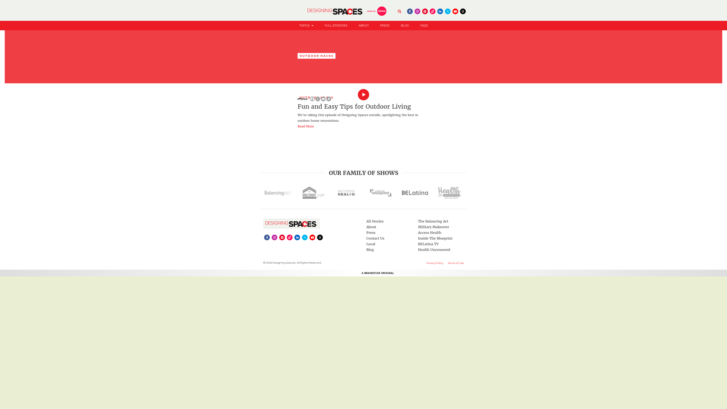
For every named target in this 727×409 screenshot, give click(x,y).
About (364, 25)
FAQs (424, 25)
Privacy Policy (435, 263)
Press (384, 25)
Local (370, 244)
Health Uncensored (434, 249)
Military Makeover (433, 227)
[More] (328, 99)
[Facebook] (312, 99)
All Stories (375, 221)
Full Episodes (336, 25)
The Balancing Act (433, 221)
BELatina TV (428, 244)
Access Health (429, 232)
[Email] (323, 99)
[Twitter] (317, 99)
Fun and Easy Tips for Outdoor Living (354, 106)
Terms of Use (456, 263)
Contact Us (375, 238)
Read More (306, 126)
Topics (304, 25)
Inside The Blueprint (435, 238)
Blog (405, 25)
